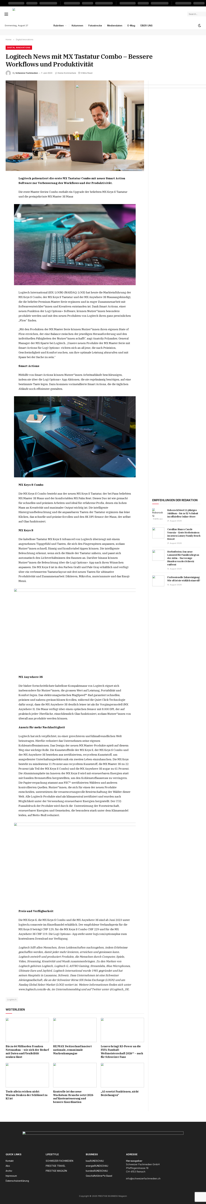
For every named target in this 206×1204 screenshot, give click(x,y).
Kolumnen (77, 25)
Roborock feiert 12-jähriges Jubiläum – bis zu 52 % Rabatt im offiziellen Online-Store (182, 513)
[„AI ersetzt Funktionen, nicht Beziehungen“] (122, 1075)
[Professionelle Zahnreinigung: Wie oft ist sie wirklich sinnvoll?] (158, 580)
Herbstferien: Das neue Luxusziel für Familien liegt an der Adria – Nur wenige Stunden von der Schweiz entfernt (183, 558)
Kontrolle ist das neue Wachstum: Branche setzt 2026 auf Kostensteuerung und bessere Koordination (73, 1097)
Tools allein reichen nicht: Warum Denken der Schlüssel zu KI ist (26, 1095)
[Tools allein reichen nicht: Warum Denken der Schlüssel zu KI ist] (27, 1075)
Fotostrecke (95, 25)
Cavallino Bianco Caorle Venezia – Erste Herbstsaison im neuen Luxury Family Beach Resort (183, 534)
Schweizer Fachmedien (26, 73)
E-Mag (131, 25)
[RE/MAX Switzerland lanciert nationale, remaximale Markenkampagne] (74, 1030)
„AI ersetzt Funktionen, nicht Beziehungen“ (120, 1093)
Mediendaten (114, 25)
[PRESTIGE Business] (99, 14)
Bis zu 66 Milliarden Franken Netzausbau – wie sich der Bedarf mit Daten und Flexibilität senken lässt (27, 1051)
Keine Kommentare (67, 73)
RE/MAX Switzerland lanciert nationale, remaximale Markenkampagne (72, 1050)
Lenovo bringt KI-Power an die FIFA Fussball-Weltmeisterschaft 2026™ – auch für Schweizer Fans (122, 1051)
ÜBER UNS (146, 25)
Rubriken (58, 25)
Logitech (11, 999)
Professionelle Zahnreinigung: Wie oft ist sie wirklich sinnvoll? (183, 579)
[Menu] (6, 14)
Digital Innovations (18, 47)
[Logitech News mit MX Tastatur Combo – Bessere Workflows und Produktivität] (75, 125)
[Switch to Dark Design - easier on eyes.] (199, 25)
